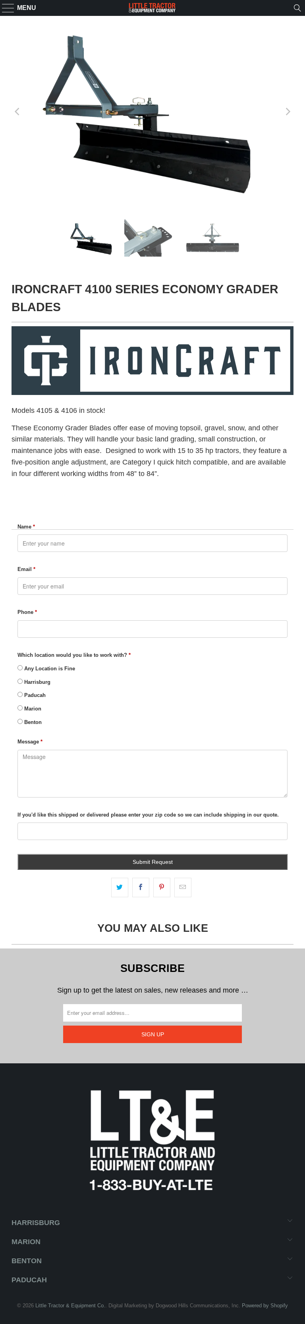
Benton (32, 722)
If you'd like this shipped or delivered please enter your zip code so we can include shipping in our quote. (148, 815)
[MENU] (4, 8)
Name (26, 527)
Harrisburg (36, 682)
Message (29, 742)
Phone (27, 612)
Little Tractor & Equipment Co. (70, 1306)
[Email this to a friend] (182, 887)
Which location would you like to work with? (74, 655)
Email (26, 569)
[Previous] (17, 111)
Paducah (34, 695)
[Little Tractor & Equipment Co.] (152, 8)
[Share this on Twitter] (119, 887)
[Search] (297, 8)
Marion (32, 709)
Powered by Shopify (265, 1306)
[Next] (287, 111)
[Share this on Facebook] (140, 887)
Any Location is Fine (49, 669)
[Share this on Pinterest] (161, 887)
